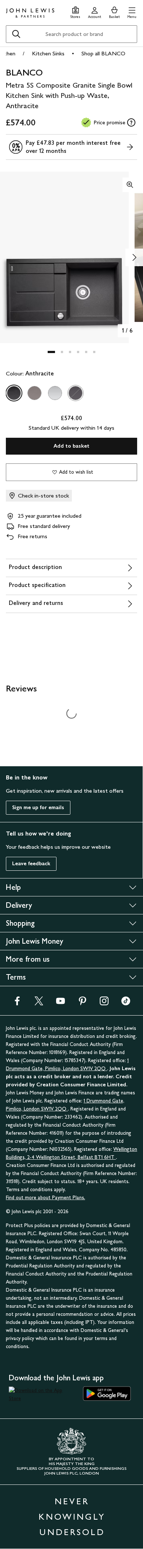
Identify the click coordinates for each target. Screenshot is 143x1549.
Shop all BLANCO (103, 53)
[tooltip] (131, 122)
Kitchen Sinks (48, 53)
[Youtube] (60, 1003)
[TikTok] (125, 1003)
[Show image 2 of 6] (134, 257)
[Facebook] (17, 1003)
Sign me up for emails (38, 807)
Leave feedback (31, 863)
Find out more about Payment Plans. (45, 1197)
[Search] (16, 34)
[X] (38, 1003)
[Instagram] (104, 1003)
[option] (14, 393)
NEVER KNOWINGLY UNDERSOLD (71, 1516)
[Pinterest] (82, 1003)
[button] (131, 11)
